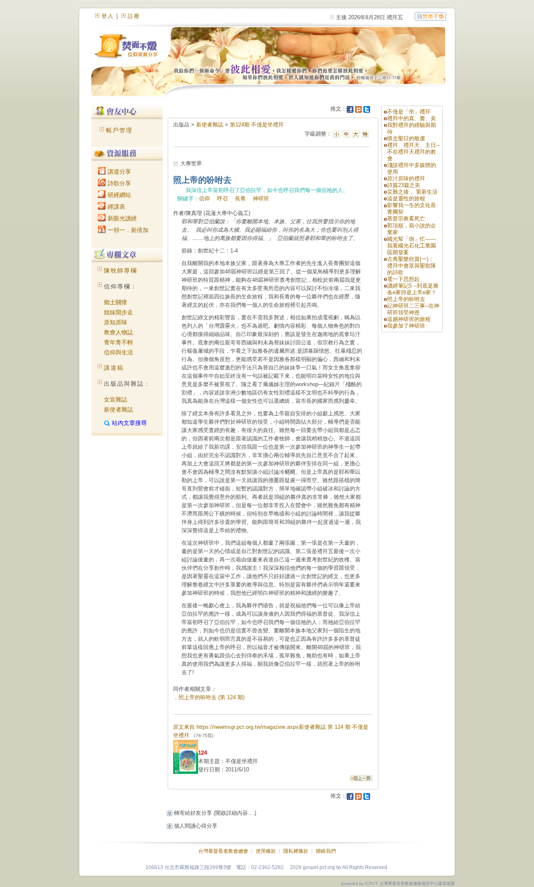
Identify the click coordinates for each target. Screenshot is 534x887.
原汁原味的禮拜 (406, 178)
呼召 (222, 198)
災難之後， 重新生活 (412, 192)
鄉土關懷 (115, 302)
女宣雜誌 (115, 399)
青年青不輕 (118, 342)
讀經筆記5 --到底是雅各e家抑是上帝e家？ (412, 289)
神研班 (261, 198)
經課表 (115, 206)
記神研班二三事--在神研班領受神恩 (413, 309)
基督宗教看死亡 (406, 218)
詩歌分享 (118, 183)
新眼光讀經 (121, 218)
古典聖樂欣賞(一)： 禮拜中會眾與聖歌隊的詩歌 (411, 265)
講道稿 (114, 367)
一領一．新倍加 (127, 230)
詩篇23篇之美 (403, 185)
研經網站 (118, 195)
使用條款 (266, 851)
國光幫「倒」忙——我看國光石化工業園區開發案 (411, 245)
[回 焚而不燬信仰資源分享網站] (430, 16)
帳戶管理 (119, 130)
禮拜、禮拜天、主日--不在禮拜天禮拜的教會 (413, 152)
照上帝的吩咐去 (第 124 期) (211, 697)
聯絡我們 (326, 851)
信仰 (204, 198)
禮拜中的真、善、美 (411, 118)
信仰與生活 (118, 352)
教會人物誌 (118, 332)
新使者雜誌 (118, 409)
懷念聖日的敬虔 (406, 138)
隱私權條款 (295, 851)
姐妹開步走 (118, 312)
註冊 (134, 16)
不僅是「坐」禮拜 (409, 112)
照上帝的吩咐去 (406, 299)
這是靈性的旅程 (406, 198)
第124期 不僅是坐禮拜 (257, 124)
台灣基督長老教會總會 (223, 851)
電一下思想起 (403, 279)
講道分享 (118, 171)
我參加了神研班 (406, 326)
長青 (240, 198)
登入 (107, 16)
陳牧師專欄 (120, 270)
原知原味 (115, 322)
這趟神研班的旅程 (409, 319)
